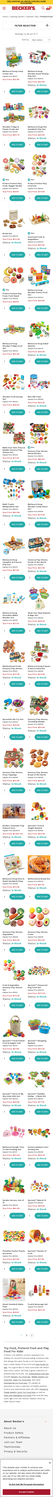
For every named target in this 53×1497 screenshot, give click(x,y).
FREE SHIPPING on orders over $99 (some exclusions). (26, 2)
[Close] (50, 1463)
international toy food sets (15, 1383)
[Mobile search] (43, 8)
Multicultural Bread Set (39, 879)
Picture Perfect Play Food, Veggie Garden (12, 184)
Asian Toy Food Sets (22, 1380)
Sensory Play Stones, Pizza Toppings (13, 773)
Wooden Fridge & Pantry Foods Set (11, 128)
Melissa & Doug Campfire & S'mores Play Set (12, 562)
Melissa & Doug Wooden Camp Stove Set (38, 506)
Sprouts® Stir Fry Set (13, 719)
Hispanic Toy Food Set (20, 1377)
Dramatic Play (32, 17)
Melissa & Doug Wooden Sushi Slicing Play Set (38, 73)
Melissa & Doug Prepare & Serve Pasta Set (39, 667)
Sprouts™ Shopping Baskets (37, 1042)
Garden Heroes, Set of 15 (13, 1201)
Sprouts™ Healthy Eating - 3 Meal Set (37, 1095)
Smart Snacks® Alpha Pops (13, 1305)
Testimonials (12, 1446)
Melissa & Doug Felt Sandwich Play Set (37, 128)
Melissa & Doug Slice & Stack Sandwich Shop (13, 880)
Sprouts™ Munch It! (37, 1200)
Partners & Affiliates (17, 1437)
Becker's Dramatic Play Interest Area (13, 827)
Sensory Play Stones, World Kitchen (38, 452)
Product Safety (13, 1432)
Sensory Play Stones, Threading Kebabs (38, 720)
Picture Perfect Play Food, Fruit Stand (12, 295)
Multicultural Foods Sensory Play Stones (12, 667)
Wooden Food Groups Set (13, 398)
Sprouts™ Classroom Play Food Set (38, 986)
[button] (4, 8)
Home (5, 17)
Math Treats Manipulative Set (11, 505)
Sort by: (26, 40)
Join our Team (13, 1442)
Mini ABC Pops (34, 397)
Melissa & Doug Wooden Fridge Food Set (12, 346)
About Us (10, 1428)
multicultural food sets (39, 1374)
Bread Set (7, 233)
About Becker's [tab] (14, 1421)
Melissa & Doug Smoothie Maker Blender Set (10, 615)
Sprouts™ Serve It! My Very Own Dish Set (13, 1095)
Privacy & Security (15, 1451)
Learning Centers (17, 17)
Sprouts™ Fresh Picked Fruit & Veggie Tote (13, 1042)
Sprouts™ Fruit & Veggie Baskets (36, 827)
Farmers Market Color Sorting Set (38, 1148)
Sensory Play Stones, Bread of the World (38, 773)
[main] (26, 717)
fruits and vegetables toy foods (18, 1395)
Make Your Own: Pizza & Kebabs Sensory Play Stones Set (14, 450)
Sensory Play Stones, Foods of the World (38, 561)
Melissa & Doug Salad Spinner (38, 345)
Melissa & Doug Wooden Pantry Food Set (37, 292)
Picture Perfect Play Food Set (37, 184)
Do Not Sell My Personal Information (26, 1484)
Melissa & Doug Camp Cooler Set (13, 72)
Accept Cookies (26, 1492)
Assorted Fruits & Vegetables (36, 238)
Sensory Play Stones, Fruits (38, 933)
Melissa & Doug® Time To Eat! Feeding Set (13, 1148)
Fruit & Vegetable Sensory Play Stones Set (12, 987)
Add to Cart (17, 91)
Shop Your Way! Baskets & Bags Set (39, 614)
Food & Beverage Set (38, 1304)
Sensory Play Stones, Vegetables (13, 933)
